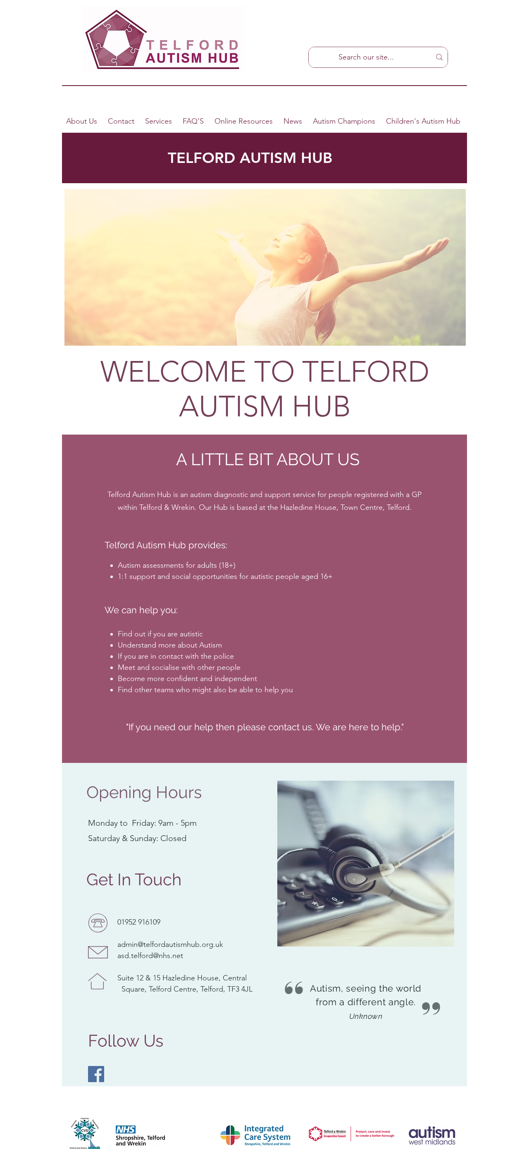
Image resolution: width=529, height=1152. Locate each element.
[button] (194, 121)
